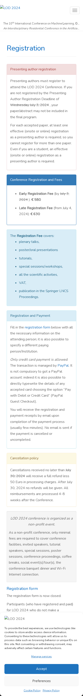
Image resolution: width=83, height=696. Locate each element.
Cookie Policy (32, 690)
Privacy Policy (51, 690)
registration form (37, 327)
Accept (41, 669)
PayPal (63, 365)
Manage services (41, 656)
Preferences (41, 681)
